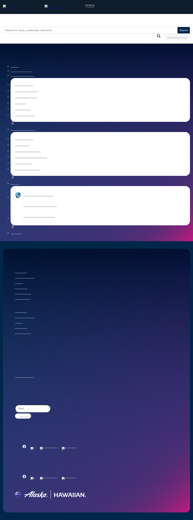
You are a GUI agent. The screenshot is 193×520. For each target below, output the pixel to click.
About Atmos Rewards (39, 216)
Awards (20, 102)
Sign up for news (177, 37)
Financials (22, 144)
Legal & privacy (23, 293)
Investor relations (23, 129)
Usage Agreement (24, 377)
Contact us (21, 272)
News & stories (21, 70)
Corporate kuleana (25, 317)
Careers (19, 283)
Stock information (28, 150)
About (15, 183)
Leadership (22, 108)
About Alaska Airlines (38, 195)
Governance (23, 163)
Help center (21, 288)
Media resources (22, 75)
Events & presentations (31, 156)
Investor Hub (24, 138)
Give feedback (22, 298)
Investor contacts (27, 169)
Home (15, 66)
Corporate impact (24, 277)
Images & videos (26, 90)
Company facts (26, 96)
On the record (25, 115)
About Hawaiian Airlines (40, 205)
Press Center (24, 84)
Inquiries (16, 232)
